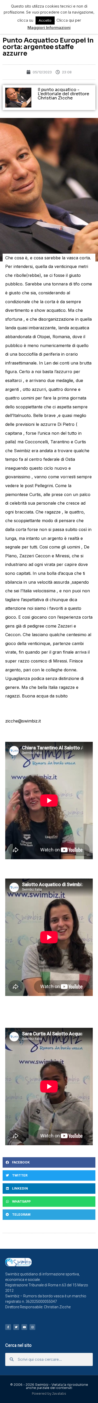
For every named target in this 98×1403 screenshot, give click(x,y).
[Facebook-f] (8, 1327)
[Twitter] (16, 1327)
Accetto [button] (45, 20)
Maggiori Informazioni (49, 27)
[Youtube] (24, 1327)
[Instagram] (32, 1327)
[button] (49, 1162)
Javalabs (59, 1393)
